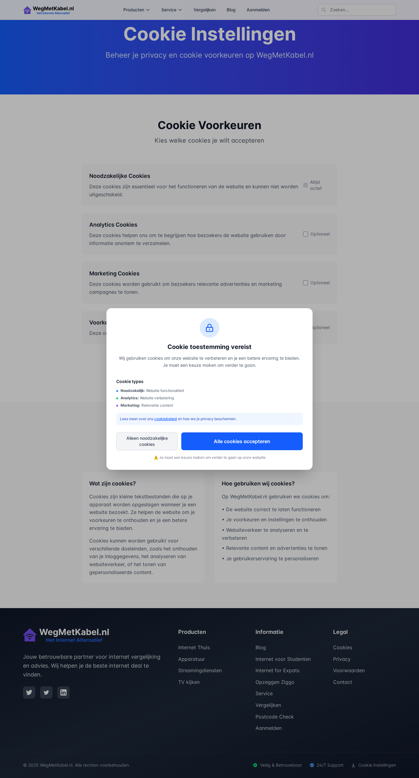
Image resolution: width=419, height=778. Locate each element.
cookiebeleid (165, 418)
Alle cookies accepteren (242, 441)
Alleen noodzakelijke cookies (147, 441)
